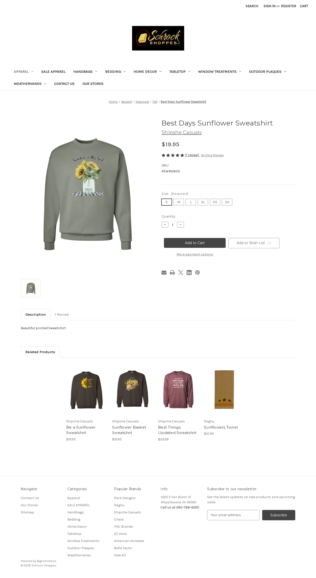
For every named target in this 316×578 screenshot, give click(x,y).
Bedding (113, 71)
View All (120, 555)
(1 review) (192, 155)
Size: (174, 194)
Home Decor (145, 71)
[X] (180, 272)
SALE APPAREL (53, 71)
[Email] (163, 272)
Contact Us (64, 83)
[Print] (172, 272)
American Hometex (129, 541)
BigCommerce (46, 561)
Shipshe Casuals (127, 512)
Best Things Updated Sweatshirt (177, 430)
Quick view (82, 385)
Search (252, 6)
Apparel (21, 71)
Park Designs (125, 498)
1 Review (62, 314)
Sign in (270, 6)
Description (35, 314)
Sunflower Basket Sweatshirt (129, 430)
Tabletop (177, 71)
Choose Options (87, 394)
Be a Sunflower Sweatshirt (81, 430)
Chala (118, 519)
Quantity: (168, 216)
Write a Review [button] (212, 155)
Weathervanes (27, 83)
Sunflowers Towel (221, 427)
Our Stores (92, 83)
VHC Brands (123, 526)
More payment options (195, 254)
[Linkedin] (189, 272)
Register (288, 6)
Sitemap (27, 512)
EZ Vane (120, 534)
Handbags (83, 71)
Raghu (119, 505)
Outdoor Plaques (265, 71)
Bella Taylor (123, 548)
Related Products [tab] (40, 352)
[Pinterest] (197, 272)
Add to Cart (224, 394)
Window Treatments (217, 71)
